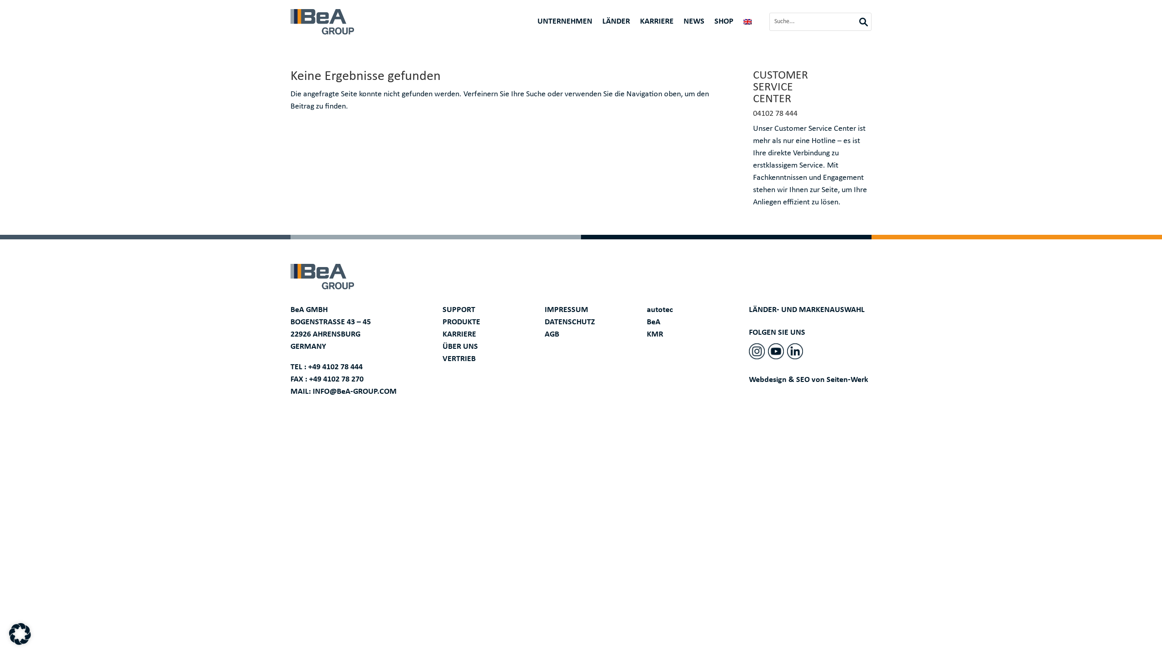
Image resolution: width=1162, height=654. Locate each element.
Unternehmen (564, 22)
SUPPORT (459, 310)
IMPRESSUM (566, 310)
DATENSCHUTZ (570, 322)
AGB (552, 334)
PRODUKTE (461, 322)
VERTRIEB (459, 359)
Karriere (657, 22)
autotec (660, 310)
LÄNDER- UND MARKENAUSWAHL (807, 310)
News (694, 22)
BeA (653, 322)
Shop (724, 22)
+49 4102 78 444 (335, 367)
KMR (655, 334)
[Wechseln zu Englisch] (747, 24)
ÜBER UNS (460, 346)
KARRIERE (459, 334)
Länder (616, 22)
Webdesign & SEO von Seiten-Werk (808, 380)
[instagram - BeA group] (757, 351)
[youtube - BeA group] (776, 351)
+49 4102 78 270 (336, 379)
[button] (20, 634)
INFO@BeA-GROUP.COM (355, 391)
